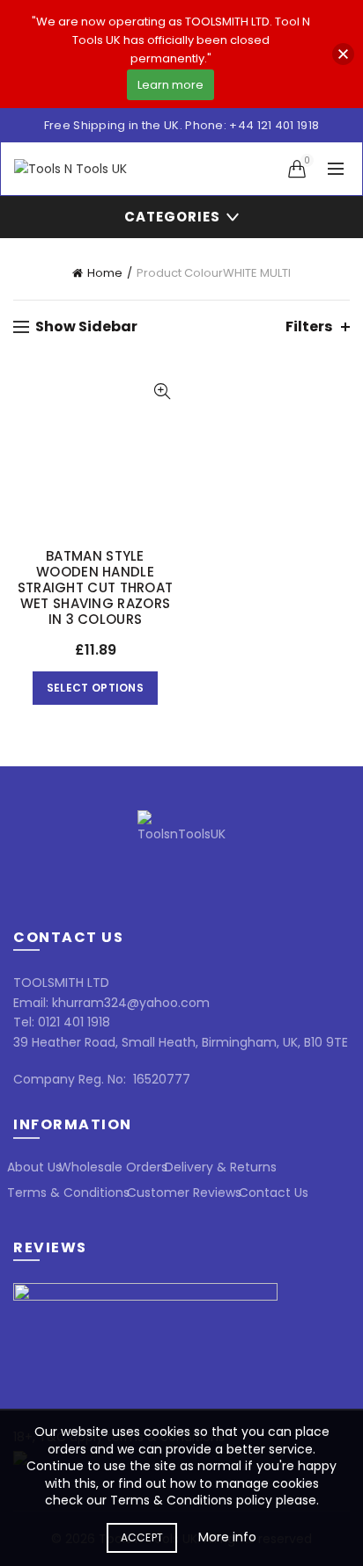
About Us (34, 1167)
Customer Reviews (184, 1192)
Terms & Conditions (68, 1192)
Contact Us (273, 1192)
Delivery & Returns (221, 1167)
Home (104, 273)
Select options (95, 687)
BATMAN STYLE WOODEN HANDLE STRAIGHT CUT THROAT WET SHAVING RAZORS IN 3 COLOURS (96, 587)
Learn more (170, 84)
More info (227, 1537)
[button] (343, 54)
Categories (172, 216)
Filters (308, 326)
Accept (142, 1537)
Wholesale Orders (113, 1167)
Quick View (161, 391)
